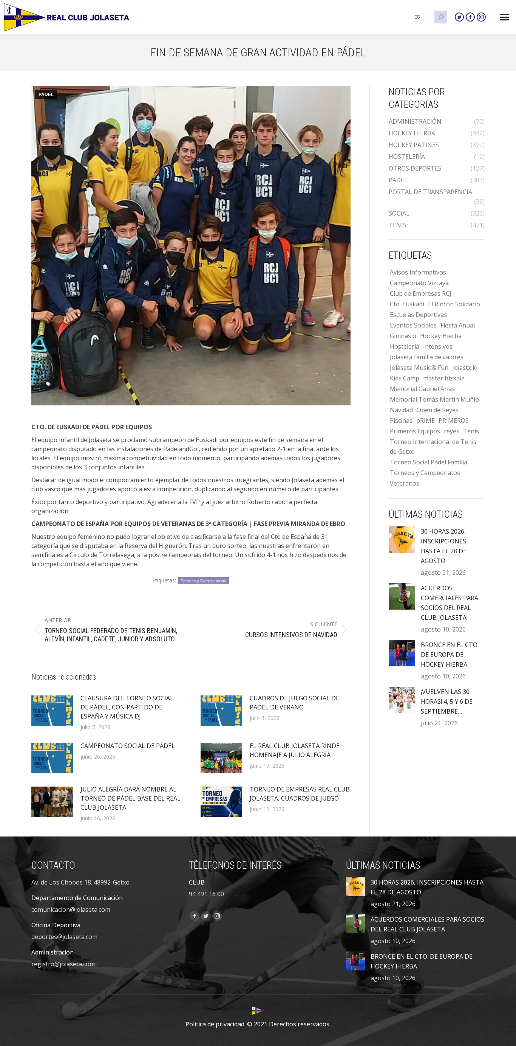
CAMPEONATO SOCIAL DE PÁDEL (127, 746)
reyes (451, 431)
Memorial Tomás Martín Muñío (434, 399)
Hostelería (404, 346)
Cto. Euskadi (407, 304)
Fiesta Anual (457, 325)
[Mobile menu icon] (504, 17)
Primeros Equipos (415, 431)
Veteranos (404, 483)
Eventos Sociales (413, 325)
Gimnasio (403, 336)
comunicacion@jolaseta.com (70, 909)
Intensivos (438, 346)
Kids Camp (404, 378)
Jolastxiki (464, 367)
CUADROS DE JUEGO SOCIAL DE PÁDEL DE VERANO (294, 702)
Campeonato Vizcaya (419, 283)
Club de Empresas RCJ (420, 293)
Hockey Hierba (441, 336)
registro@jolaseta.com (63, 964)
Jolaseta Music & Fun (419, 367)
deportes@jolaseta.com (64, 937)
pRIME (425, 420)
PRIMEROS (454, 420)
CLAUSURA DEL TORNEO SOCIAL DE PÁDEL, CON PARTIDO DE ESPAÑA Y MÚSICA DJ (126, 707)
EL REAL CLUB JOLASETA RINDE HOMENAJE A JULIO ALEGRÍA (295, 750)
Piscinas (401, 420)
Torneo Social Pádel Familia (428, 462)
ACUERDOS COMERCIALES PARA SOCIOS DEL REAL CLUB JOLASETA (449, 603)
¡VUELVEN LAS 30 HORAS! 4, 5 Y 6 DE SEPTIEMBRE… (447, 701)
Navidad (401, 410)
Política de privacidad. (215, 1024)
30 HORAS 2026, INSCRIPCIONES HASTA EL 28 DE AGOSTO (444, 546)
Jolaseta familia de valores (426, 357)
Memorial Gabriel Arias (422, 389)
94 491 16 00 (206, 894)
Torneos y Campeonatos (203, 581)
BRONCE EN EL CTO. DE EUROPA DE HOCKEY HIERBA (450, 655)
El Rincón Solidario (454, 304)
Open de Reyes (438, 410)
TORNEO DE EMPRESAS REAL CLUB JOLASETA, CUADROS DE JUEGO (300, 793)
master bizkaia (444, 378)
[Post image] (52, 710)
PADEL (46, 94)
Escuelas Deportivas (418, 314)
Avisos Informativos (418, 272)
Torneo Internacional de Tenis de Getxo (433, 447)
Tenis (471, 431)
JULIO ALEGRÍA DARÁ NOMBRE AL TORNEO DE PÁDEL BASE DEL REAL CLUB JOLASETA (130, 798)
